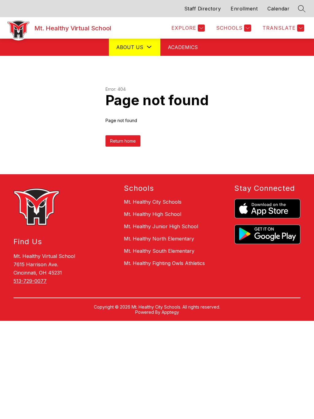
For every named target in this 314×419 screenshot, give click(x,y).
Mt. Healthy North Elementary (159, 239)
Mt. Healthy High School (152, 214)
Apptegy (170, 312)
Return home (123, 141)
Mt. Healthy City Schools (153, 202)
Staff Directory (202, 9)
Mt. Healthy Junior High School (161, 226)
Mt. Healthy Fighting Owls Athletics (164, 263)
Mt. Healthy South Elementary (159, 251)
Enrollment (244, 9)
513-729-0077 (30, 281)
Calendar (278, 9)
